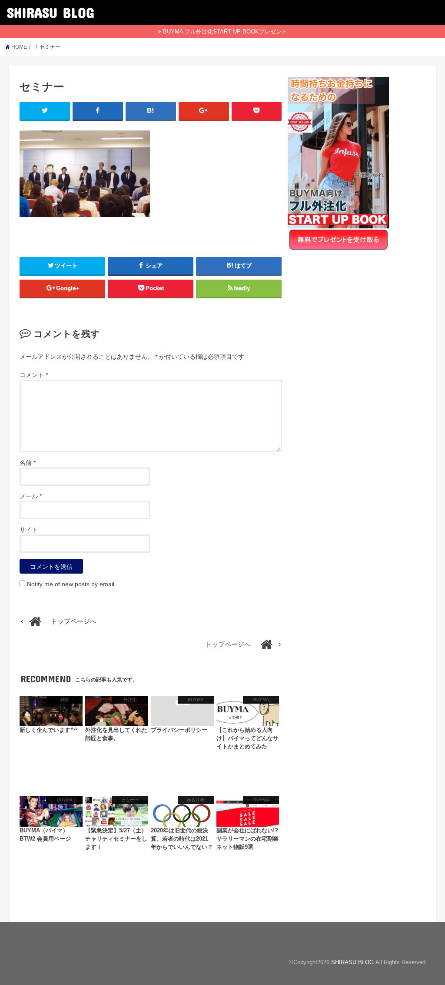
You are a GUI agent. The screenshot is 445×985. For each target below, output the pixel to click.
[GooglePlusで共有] (204, 111)
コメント (34, 374)
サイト (29, 529)
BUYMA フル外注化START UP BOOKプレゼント (225, 31)
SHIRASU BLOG (50, 12)
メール (31, 496)
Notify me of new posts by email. (71, 584)
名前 (28, 462)
